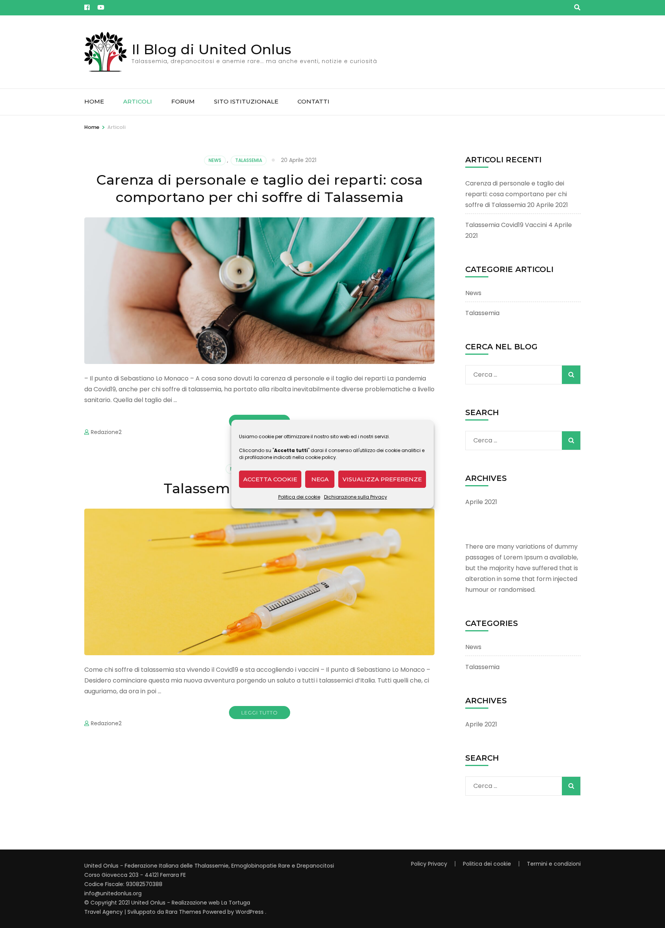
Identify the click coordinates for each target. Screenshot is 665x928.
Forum (183, 101)
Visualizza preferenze (382, 479)
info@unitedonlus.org (113, 893)
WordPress (250, 912)
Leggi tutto (259, 712)
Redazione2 (106, 432)
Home (94, 101)
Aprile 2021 (481, 501)
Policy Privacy (429, 864)
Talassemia (248, 160)
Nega (320, 479)
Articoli (137, 101)
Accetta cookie (270, 479)
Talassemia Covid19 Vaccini (506, 224)
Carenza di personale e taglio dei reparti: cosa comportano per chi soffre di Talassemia (259, 188)
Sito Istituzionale (246, 101)
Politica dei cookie (299, 497)
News (215, 160)
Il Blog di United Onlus (211, 49)
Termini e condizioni (554, 864)
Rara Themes (183, 912)
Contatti (313, 101)
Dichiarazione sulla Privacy (355, 497)
